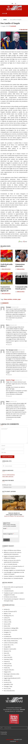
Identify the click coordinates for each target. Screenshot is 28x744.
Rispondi (10, 319)
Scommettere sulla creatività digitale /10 (6, 289)
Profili (5, 667)
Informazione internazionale (11, 638)
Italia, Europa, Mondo (9, 640)
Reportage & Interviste (9, 674)
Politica (6, 663)
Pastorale (6, 659)
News (5, 653)
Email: (5, 528)
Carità (5, 617)
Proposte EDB (7, 670)
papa (19, 299)
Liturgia (6, 647)
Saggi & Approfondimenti (10, 678)
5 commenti (13, 26)
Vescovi (6, 688)
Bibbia (5, 613)
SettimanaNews (9, 739)
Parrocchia (6, 657)
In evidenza (7, 636)
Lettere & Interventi (9, 642)
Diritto (5, 626)
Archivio (6, 609)
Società (6, 682)
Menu (4, 13)
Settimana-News (20, 269)
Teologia (6, 686)
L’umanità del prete (12, 564)
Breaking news (7, 615)
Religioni (6, 672)
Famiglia (6, 632)
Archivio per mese (6, 485)
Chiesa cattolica (8, 299)
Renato (6, 560)
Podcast (6, 661)
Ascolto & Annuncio (9, 611)
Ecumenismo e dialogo (9, 628)
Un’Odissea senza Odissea (14, 550)
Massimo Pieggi (10, 380)
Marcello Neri (23, 29)
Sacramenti (7, 676)
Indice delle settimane (7, 476)
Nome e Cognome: (8, 534)
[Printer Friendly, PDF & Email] (22, 242)
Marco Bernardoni (6, 269)
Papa (5, 655)
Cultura (5, 622)
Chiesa (5, 19)
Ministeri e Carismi (8, 649)
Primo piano (7, 665)
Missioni (6, 651)
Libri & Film (7, 645)
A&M (17, 741)
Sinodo (5, 680)
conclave (15, 299)
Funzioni (6, 634)
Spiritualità (6, 684)
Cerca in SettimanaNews (8, 475)
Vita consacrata (8, 690)
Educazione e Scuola (9, 630)
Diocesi (6, 624)
